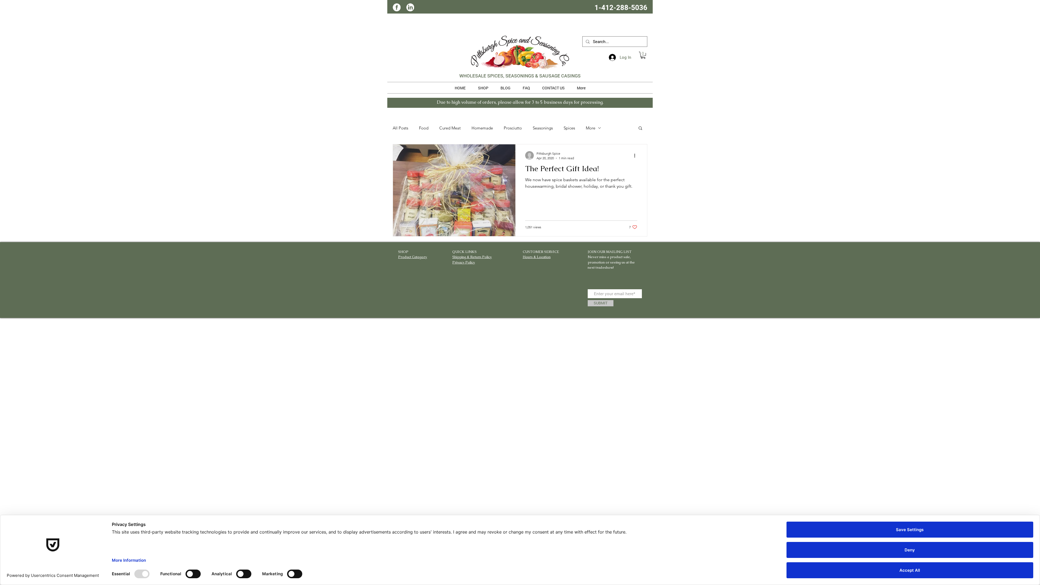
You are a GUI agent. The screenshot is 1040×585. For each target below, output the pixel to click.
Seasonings (543, 128)
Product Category (412, 257)
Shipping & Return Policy (472, 257)
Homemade (482, 128)
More (590, 128)
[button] (643, 55)
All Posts (400, 128)
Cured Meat (450, 128)
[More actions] (636, 155)
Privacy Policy (463, 262)
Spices (569, 128)
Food (423, 128)
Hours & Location (537, 257)
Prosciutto (513, 128)
